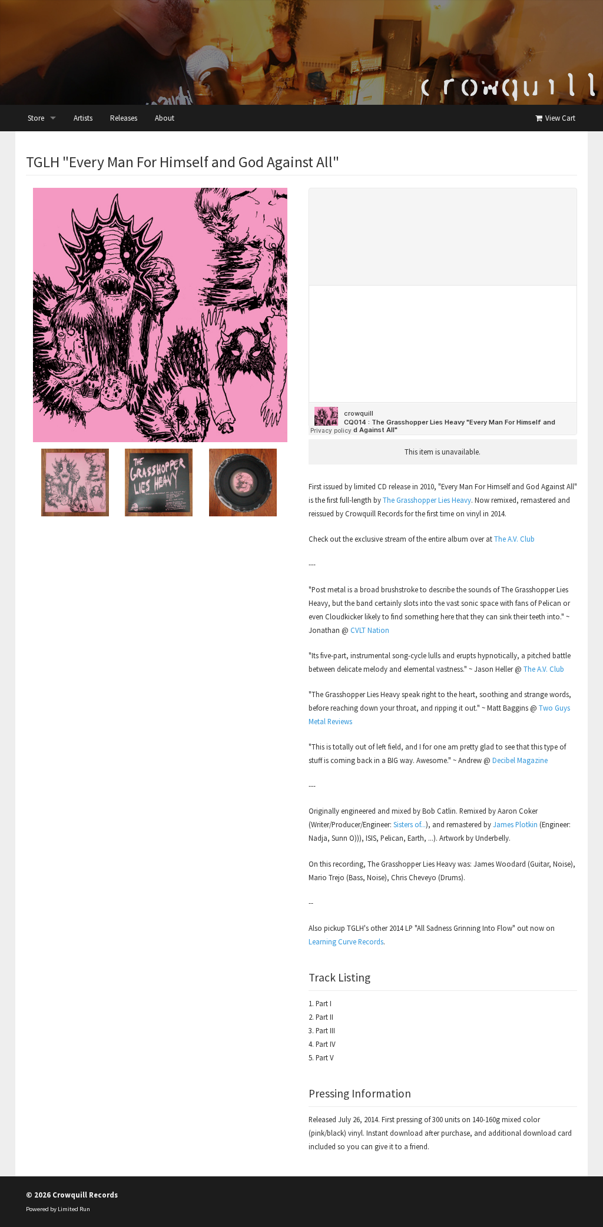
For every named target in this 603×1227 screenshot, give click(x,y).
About (164, 118)
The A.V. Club (514, 538)
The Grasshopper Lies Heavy (427, 500)
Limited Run (74, 1209)
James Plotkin (515, 824)
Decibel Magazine (520, 760)
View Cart (559, 118)
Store (36, 118)
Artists (83, 118)
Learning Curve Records (346, 941)
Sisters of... (409, 824)
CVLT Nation (369, 630)
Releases (123, 118)
